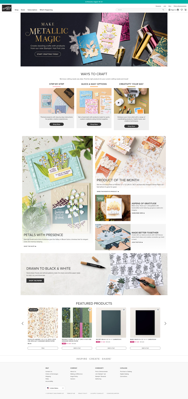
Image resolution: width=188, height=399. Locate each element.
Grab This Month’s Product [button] (107, 191)
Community (99, 368)
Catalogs (123, 368)
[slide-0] (87, 63)
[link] (182, 10)
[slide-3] (101, 63)
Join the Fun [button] (136, 242)
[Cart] (185, 10)
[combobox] (141, 9)
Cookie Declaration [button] (113, 393)
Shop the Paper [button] (35, 280)
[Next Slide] (165, 325)
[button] (178, 10)
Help (47, 368)
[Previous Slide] (23, 325)
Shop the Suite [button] (29, 246)
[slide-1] (91, 63)
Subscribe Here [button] (137, 212)
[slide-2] (96, 63)
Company (73, 368)
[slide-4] (106, 63)
